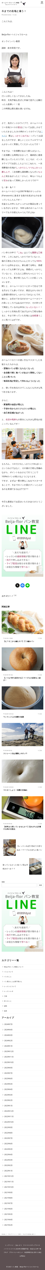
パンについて (8, 972)
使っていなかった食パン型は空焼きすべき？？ (15, 867)
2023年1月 (8, 1105)
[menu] (42, 2)
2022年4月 (8, 1154)
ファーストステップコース (31, 1245)
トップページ (9, 1245)
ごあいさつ (18, 1245)
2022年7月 (8, 1138)
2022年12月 (9, 1111)
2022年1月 (8, 1171)
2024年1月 (8, 1046)
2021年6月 (8, 1209)
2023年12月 (9, 1051)
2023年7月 (8, 1073)
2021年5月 (8, 1214)
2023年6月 (8, 1078)
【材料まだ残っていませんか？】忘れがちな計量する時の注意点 (22, 827)
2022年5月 (8, 1149)
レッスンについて (10, 986)
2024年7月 (8, 1024)
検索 (3, 882)
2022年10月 (9, 1122)
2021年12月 (9, 1176)
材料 (5, 1006)
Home (4, 1234)
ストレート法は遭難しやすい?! (15, 753)
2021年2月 (8, 1225)
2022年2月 (8, 1165)
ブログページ (12, 1234)
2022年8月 (8, 1133)
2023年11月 (9, 1057)
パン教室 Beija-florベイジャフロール (25, 1267)
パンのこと (8, 977)
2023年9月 (8, 1068)
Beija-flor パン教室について (14, 967)
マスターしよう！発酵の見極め (15, 790)
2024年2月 (8, 1040)
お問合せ (22, 1256)
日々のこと (8, 1001)
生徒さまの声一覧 (35, 1249)
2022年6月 (8, 1143)
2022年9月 (8, 1127)
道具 (5, 1011)
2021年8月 (8, 1198)
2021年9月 (8, 1192)
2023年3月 (8, 1095)
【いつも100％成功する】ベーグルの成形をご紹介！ (22, 679)
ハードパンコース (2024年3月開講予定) (16, 1249)
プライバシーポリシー (16, 1252)
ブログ (6, 1252)
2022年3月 (8, 1160)
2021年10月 (9, 1187)
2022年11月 (9, 1116)
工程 (15, 15)
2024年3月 (8, 1035)
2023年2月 (8, 1100)
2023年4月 (8, 1089)
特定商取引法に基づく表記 (32, 1252)
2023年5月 (8, 1084)
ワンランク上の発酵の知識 (13, 717)
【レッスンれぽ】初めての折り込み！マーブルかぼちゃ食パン (29, 848)
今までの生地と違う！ (29, 1234)
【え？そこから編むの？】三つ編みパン (18, 641)
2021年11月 (9, 1181)
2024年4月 (8, 1029)
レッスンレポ (8, 991)
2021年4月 (8, 1219)
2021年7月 (8, 1203)
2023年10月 (9, 1062)
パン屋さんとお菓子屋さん (13, 981)
